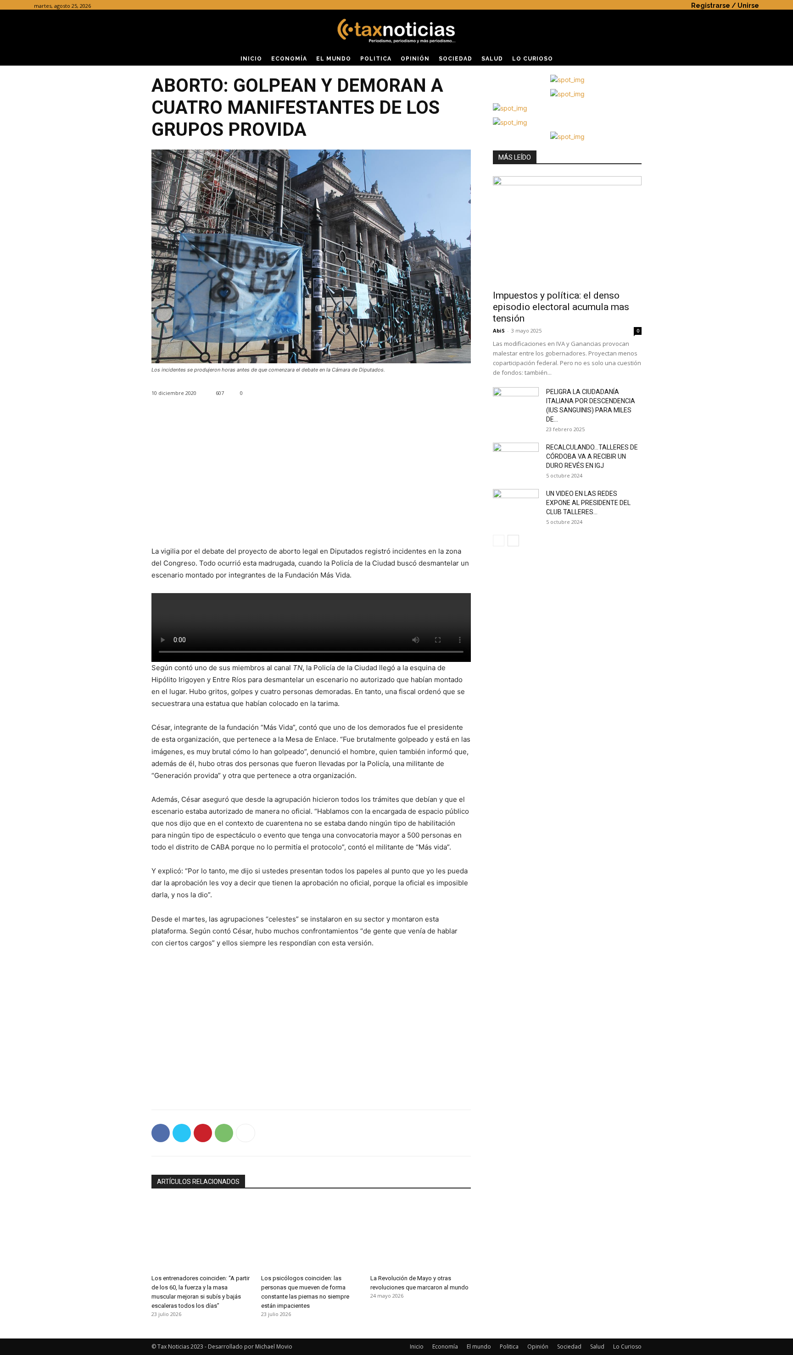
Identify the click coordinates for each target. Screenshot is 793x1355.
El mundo (479, 1346)
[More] (245, 1133)
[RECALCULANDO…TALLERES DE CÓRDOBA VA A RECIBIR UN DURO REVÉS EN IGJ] (516, 459)
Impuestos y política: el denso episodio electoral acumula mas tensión (561, 307)
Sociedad (569, 1346)
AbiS (499, 330)
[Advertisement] (311, 481)
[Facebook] (160, 1133)
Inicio (417, 1346)
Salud (597, 1346)
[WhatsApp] (224, 1133)
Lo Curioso (627, 1346)
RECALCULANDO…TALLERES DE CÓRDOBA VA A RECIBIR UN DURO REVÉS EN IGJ (592, 456)
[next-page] (513, 540)
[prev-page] (498, 540)
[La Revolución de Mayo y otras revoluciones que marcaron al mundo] (420, 1235)
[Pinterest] (203, 1133)
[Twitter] (182, 1133)
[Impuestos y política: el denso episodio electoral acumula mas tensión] (567, 230)
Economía (445, 1346)
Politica (509, 1346)
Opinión (537, 1346)
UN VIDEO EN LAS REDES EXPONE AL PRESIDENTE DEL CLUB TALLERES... (588, 503)
